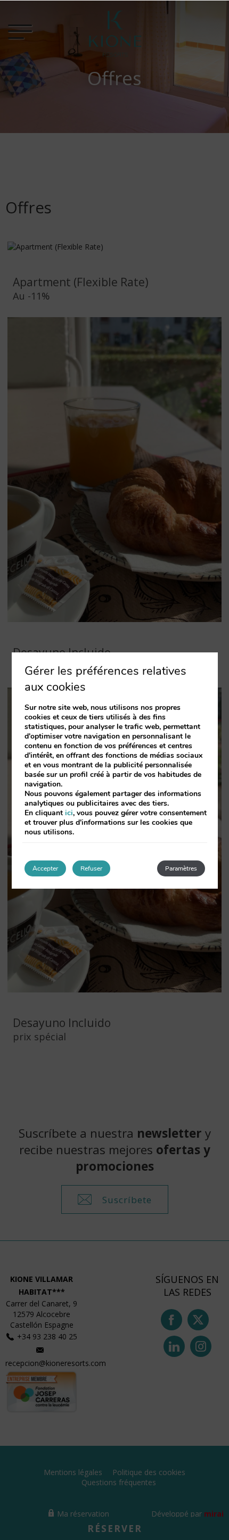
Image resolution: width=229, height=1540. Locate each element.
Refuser (91, 868)
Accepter (45, 868)
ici (69, 813)
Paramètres (181, 868)
